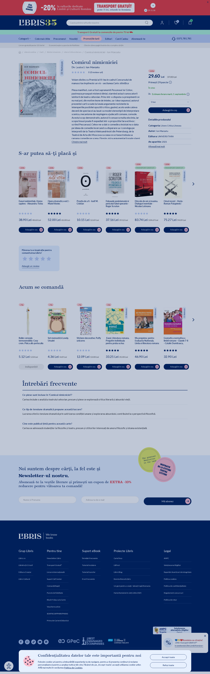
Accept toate (168, 657)
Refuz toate (168, 665)
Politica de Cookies (73, 667)
